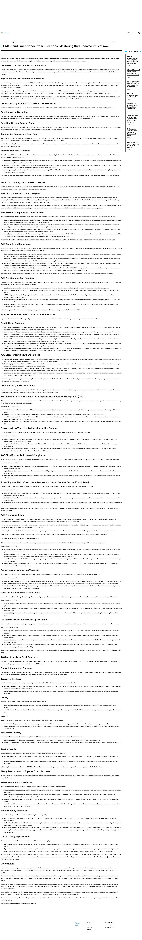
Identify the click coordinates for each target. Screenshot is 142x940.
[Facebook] (73, 52)
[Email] (95, 52)
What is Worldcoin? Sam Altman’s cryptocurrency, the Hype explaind (133, 72)
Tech (114, 42)
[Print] (100, 52)
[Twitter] (79, 52)
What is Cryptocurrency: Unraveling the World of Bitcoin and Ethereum (132, 60)
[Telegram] (106, 52)
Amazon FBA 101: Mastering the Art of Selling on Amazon (133, 144)
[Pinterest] (84, 52)
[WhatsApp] (90, 52)
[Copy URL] (111, 52)
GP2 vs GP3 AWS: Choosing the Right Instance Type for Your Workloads (132, 118)
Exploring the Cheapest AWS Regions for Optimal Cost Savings (132, 132)
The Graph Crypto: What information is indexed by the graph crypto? (133, 84)
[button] (139, 33)
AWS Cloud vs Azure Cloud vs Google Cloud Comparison (132, 106)
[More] (117, 52)
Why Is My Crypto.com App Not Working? (132, 95)
